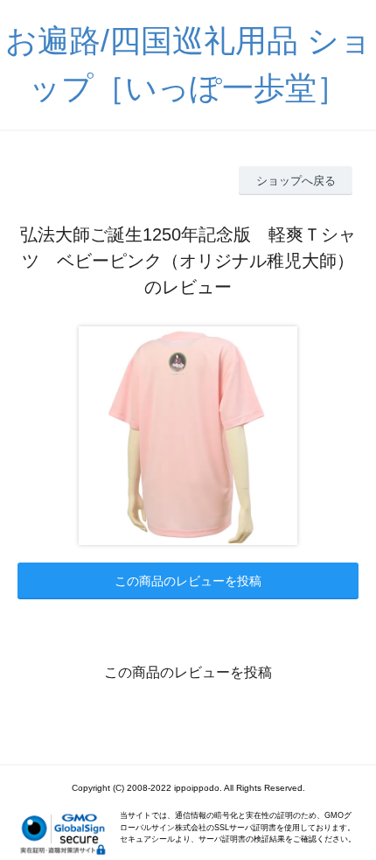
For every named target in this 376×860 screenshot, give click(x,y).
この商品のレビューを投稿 (188, 581)
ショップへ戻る (296, 180)
